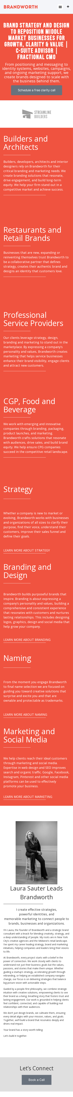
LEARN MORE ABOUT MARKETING (27, 797)
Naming (17, 658)
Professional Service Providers (33, 319)
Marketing (21, 731)
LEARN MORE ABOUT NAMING (25, 714)
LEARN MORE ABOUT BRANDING (27, 640)
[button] (60, 6)
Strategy (18, 489)
